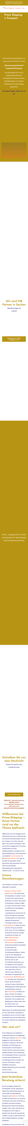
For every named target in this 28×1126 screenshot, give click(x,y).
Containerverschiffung (15, 541)
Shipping (11, 535)
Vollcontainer (9, 977)
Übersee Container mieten (13, 891)
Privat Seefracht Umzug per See (14, 804)
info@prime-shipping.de (17, 3)
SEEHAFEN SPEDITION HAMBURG (14, 808)
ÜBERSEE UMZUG (14, 802)
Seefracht (19, 65)
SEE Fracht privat (14, 806)
